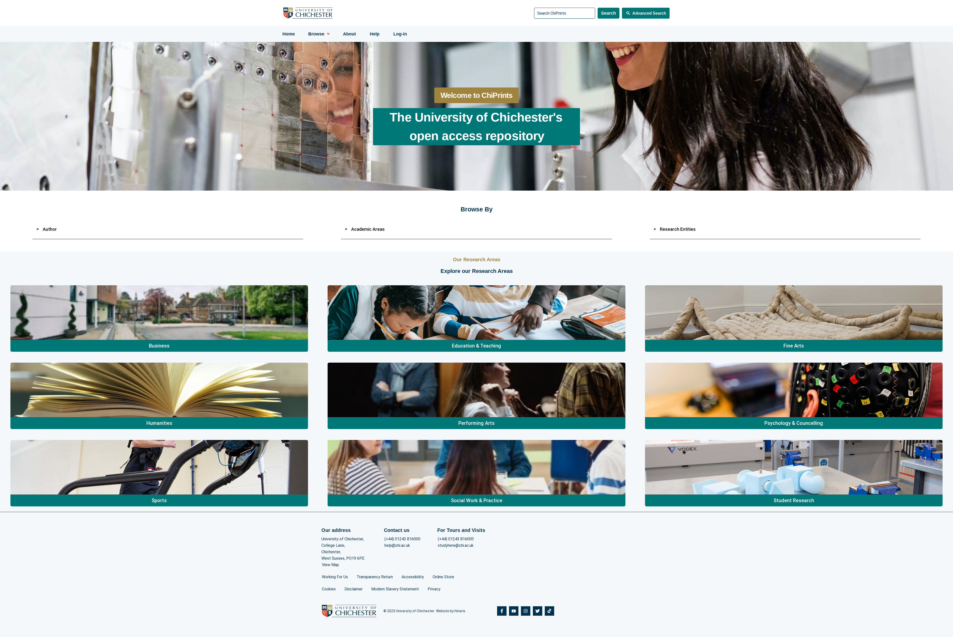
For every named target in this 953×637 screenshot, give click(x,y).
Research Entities (678, 229)
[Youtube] (513, 611)
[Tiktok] (549, 611)
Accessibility (413, 577)
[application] (327, 34)
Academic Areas (368, 229)
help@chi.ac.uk (397, 545)
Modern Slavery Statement (395, 589)
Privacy (434, 589)
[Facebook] (502, 611)
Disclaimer (353, 589)
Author (50, 229)
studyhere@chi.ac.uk (456, 545)
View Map (330, 564)
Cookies (329, 589)
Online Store (443, 577)
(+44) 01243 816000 (402, 539)
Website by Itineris (450, 611)
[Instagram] (525, 611)
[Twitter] (537, 611)
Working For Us (335, 577)
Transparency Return (375, 577)
